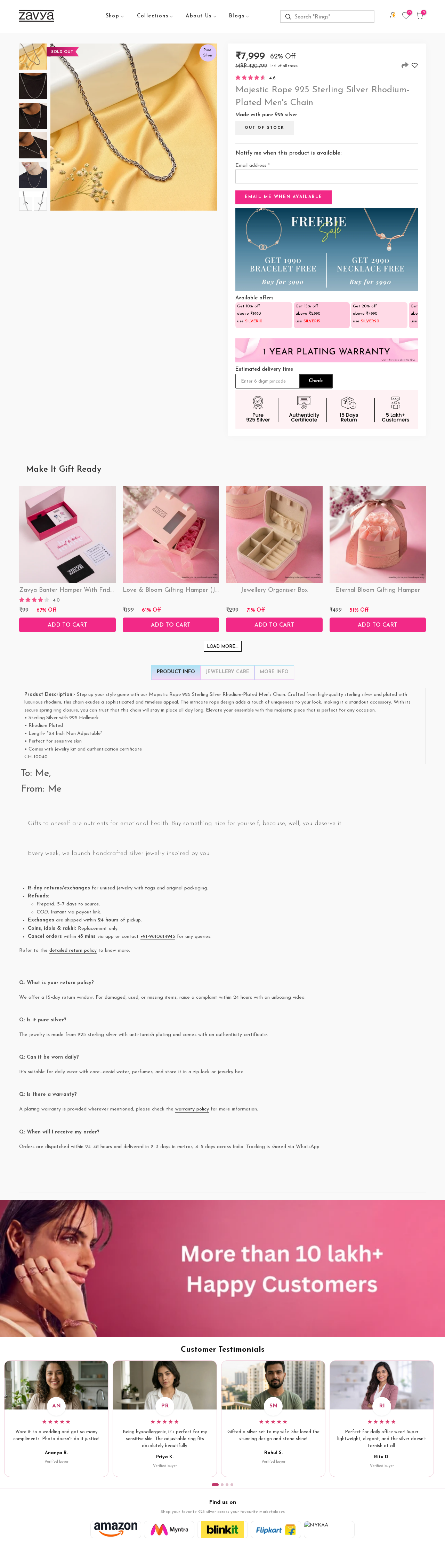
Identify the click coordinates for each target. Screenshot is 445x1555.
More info (274, 672)
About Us (198, 16)
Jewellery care (227, 672)
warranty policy (192, 1109)
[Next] (40, 204)
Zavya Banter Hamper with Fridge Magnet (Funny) (92, 590)
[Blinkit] (222, 1529)
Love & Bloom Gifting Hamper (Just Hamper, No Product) (204, 590)
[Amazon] (115, 1529)
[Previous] (25, 204)
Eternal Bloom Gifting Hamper (377, 590)
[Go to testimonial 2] (222, 1484)
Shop (113, 16)
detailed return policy (73, 950)
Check (316, 381)
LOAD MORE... (222, 646)
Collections (152, 16)
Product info (176, 672)
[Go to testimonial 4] (231, 1484)
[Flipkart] (276, 1529)
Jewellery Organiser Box (274, 590)
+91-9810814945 (157, 936)
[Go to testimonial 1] (215, 1484)
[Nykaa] (329, 1529)
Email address (252, 165)
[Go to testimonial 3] (227, 1484)
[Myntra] (169, 1529)
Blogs (236, 16)
